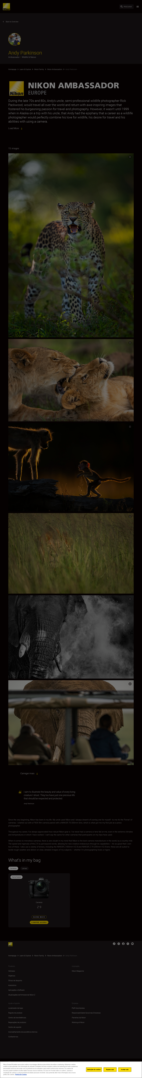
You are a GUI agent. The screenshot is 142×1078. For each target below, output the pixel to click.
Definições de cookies (94, 1069)
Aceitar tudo (124, 1069)
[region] (71, 1069)
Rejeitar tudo (110, 1069)
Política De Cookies (21, 1074)
